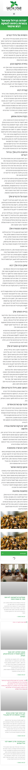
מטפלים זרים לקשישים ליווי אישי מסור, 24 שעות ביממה (14, 598)
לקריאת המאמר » (21, 616)
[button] (14, 14)
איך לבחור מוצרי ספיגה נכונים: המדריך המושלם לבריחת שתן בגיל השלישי (14, 715)
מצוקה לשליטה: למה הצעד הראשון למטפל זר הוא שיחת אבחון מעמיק (14, 654)
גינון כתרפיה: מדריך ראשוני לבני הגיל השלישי (15, 742)
